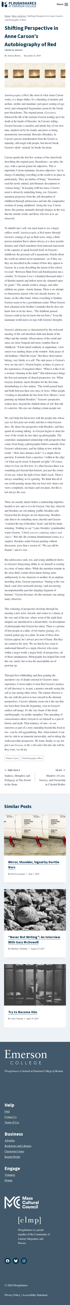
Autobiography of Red (32, 758)
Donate (8, 1180)
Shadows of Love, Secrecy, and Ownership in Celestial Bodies (52, 777)
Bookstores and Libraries (18, 1146)
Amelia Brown (14, 55)
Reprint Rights (12, 1156)
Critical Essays (13, 50)
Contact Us (11, 1117)
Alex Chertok (17, 1018)
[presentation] (35, 835)
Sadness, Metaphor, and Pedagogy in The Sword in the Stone (18, 777)
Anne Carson (12, 758)
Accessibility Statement (34, 1295)
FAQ (7, 1111)
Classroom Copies (14, 1151)
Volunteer (10, 1174)
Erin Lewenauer (18, 873)
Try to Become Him (22, 1012)
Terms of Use (12, 1122)
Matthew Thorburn (19, 948)
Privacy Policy (12, 1295)
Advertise (10, 1140)
